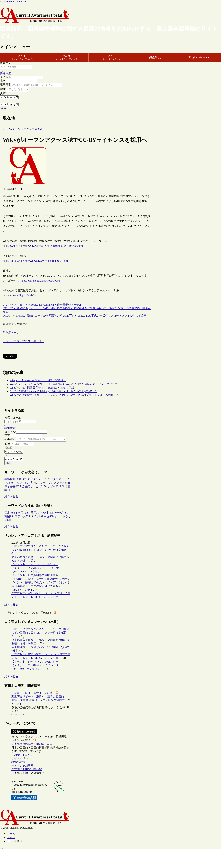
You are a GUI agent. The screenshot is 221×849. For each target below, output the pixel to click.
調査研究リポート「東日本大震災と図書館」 (39, 696)
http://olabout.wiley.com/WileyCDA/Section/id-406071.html (35, 260)
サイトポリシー (21, 758)
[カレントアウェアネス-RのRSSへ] (55, 612)
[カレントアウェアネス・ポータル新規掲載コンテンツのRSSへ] (34, 740)
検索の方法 (18, 762)
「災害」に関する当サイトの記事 (32, 692)
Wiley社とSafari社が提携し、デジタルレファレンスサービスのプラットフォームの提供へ (64, 394)
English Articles (199, 57)
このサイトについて (23, 754)
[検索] (1, 71)
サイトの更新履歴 (22, 765)
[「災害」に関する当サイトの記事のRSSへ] (57, 692)
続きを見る (11, 496)
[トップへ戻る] (1, 848)
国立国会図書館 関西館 (26, 769)
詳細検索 (5, 73)
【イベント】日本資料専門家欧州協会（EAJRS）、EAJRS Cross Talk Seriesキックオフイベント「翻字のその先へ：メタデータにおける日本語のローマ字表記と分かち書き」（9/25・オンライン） (40, 582)
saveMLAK (18, 714)
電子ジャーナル (72, 304)
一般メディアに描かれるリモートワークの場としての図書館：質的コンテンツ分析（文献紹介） (40, 550)
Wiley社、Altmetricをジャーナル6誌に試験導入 (38, 380)
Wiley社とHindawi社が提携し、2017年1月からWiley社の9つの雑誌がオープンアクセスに (64, 384)
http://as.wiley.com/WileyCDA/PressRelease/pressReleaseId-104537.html (43, 245)
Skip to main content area (14, 1)
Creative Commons (43, 304)
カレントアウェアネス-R (18, 304)
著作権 (58, 304)
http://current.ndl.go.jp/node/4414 (21, 295)
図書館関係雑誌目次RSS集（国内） (33, 743)
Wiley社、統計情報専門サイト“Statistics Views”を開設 (42, 387)
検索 (3, 108)
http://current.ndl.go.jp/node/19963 (41, 280)
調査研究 (155, 57)
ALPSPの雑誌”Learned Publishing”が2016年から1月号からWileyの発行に (53, 391)
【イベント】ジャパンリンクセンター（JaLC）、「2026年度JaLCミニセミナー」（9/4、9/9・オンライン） (38, 568)
